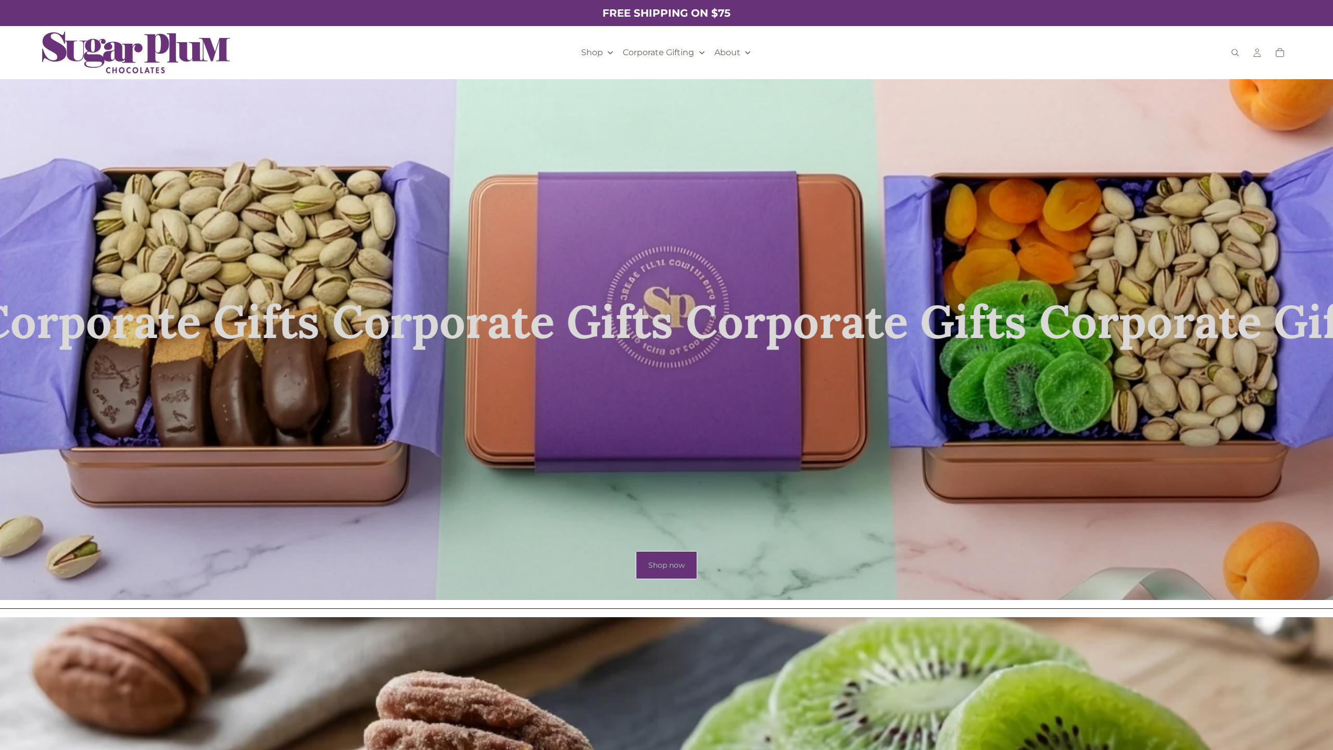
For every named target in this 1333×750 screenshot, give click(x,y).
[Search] (1235, 52)
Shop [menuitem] (592, 52)
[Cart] (1279, 52)
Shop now (666, 565)
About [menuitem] (727, 52)
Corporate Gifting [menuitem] (658, 52)
